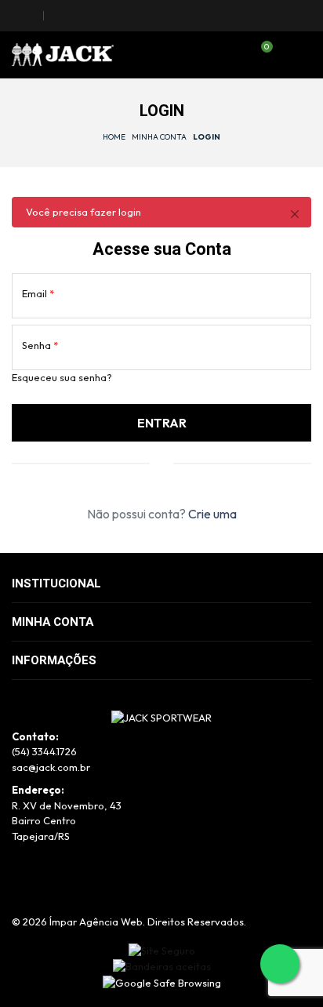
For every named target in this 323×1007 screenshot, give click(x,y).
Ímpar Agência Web (96, 921)
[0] (259, 55)
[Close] (294, 214)
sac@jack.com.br (51, 767)
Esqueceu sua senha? (62, 377)
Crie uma (212, 514)
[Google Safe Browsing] (162, 982)
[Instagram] (30, 15)
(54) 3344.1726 (44, 751)
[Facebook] (15, 15)
